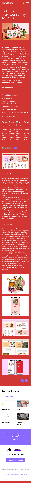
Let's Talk (15, 440)
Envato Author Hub (22, 380)
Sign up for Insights (15, 460)
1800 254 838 (18, 454)
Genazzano (26, 380)
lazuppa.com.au (8, 88)
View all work (9, 397)
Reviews (6, 475)
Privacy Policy (15, 475)
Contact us (24, 475)
